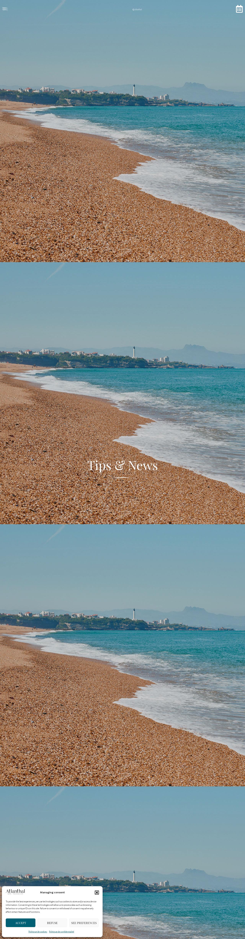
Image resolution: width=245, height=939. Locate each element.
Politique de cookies (38, 932)
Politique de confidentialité (61, 932)
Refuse (52, 923)
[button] (97, 892)
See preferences (84, 923)
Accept (20, 923)
